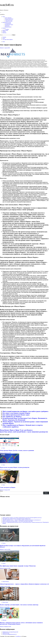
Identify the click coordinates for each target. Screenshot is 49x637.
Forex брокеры (8, 17)
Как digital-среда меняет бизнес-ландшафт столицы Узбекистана (16, 518)
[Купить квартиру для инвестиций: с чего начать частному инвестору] (9, 600)
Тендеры (7, 29)
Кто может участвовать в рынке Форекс (16, 413)
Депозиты (7, 25)
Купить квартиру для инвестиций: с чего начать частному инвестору (18, 521)
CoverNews (18, 636)
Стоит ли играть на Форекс (7, 487)
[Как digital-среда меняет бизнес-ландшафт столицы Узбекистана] (9, 561)
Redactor (2, 47)
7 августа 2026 (7, 549)
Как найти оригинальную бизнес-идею (16, 415)
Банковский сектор (7, 22)
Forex (4, 16)
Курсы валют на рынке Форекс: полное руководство (14, 467)
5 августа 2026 (7, 568)
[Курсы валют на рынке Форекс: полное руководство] (9, 462)
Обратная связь (6, 633)
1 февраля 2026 (7, 469)
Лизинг (4, 31)
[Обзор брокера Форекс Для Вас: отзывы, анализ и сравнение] (9, 445)
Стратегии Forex (8, 21)
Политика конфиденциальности (10, 634)
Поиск (1, 491)
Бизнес (4, 28)
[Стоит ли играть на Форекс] (9, 482)
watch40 (2, 586)
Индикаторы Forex (9, 18)
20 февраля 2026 (7, 452)
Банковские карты (9, 24)
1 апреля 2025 (7, 47)
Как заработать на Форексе (12, 416)
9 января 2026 (7, 489)
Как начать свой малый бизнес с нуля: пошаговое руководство (24, 432)
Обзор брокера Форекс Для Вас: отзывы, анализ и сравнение (17, 450)
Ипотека (4, 32)
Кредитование (8, 26)
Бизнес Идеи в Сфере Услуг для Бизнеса (16, 430)
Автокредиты (8, 23)
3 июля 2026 (6, 607)
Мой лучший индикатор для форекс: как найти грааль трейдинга (25, 411)
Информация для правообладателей (10, 631)
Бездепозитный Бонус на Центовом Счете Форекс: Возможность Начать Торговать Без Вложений (25, 419)
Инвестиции (5, 30)
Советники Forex (9, 20)
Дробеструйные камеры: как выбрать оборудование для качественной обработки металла (22, 517)
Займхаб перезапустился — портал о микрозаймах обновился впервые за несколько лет (22, 519)
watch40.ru (7, 4)
